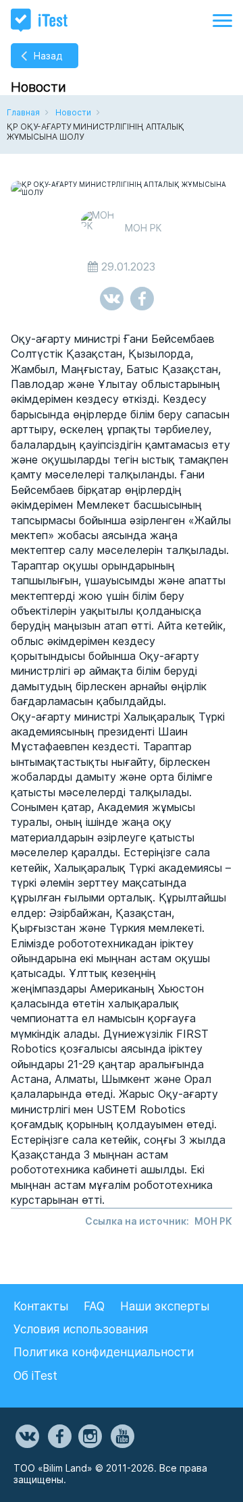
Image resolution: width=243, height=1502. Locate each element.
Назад (48, 55)
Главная (23, 112)
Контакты (41, 1306)
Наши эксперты (164, 1306)
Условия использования (81, 1329)
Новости (73, 112)
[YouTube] (121, 1436)
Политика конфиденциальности (104, 1352)
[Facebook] (59, 1436)
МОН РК (213, 1221)
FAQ (94, 1306)
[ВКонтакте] (26, 1436)
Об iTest (35, 1376)
